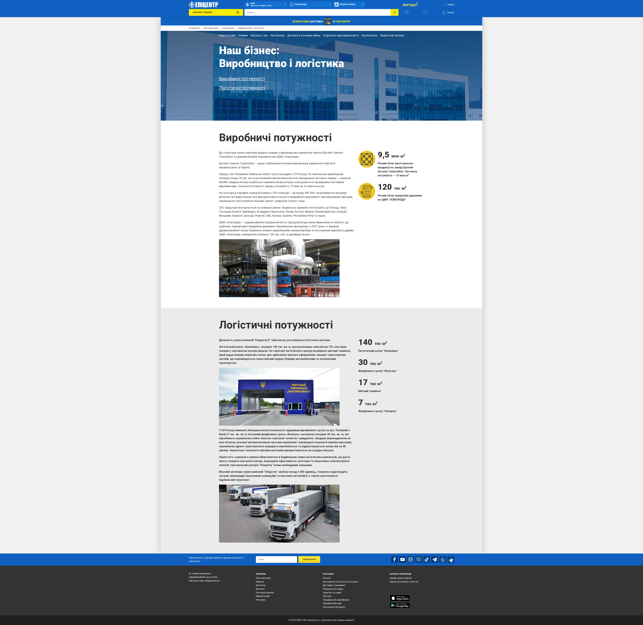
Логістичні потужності (242, 87)
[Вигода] (410, 4)
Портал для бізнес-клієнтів (404, 581)
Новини (243, 35)
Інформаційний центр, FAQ (203, 577)
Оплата (327, 578)
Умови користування (401, 578)
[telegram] (434, 559)
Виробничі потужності (242, 78)
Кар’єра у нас (259, 35)
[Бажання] (425, 12)
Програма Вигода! (332, 603)
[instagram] (410, 559)
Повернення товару (333, 589)
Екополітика (370, 35)
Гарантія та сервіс (332, 592)
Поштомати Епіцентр (334, 607)
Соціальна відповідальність (341, 35)
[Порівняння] (407, 12)
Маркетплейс (263, 596)
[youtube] (402, 559)
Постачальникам (265, 592)
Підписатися (309, 559)
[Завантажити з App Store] (400, 598)
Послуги (327, 596)
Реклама (260, 600)
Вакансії (260, 589)
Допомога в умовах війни (303, 35)
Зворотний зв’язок (392, 35)
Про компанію (263, 578)
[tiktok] (426, 559)
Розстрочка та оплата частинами (340, 581)
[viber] (418, 559)
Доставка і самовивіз (334, 585)
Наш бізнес (277, 35)
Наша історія (227, 35)
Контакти (261, 585)
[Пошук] (394, 12)
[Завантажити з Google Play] (400, 605)
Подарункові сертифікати (336, 600)
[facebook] (394, 559)
